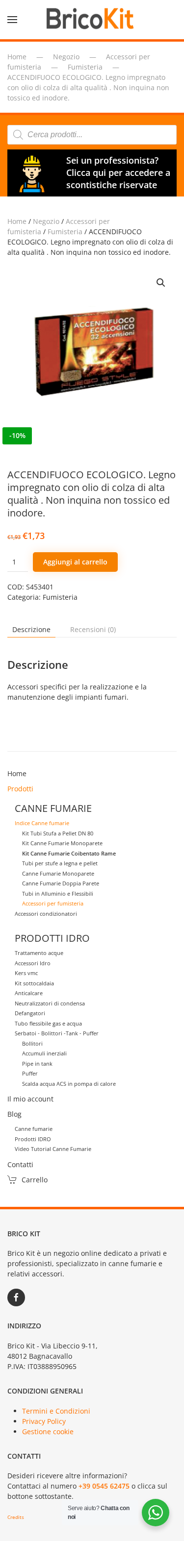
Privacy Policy (44, 1421)
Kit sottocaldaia (34, 983)
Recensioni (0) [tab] (93, 629)
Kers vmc (26, 973)
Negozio (46, 221)
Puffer (30, 1073)
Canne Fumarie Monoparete (58, 873)
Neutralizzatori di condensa (50, 1003)
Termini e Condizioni (56, 1411)
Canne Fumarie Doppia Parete (60, 883)
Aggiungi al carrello (75, 561)
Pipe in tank (37, 1063)
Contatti (20, 1164)
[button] (12, 19)
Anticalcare (29, 993)
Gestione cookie (48, 1431)
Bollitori (32, 1043)
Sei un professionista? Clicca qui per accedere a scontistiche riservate (118, 172)
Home (16, 221)
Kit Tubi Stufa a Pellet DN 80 (57, 833)
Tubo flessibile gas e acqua (48, 1023)
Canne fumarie (34, 1128)
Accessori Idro (33, 963)
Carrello (35, 1179)
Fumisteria (65, 231)
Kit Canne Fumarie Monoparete (62, 843)
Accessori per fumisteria (52, 903)
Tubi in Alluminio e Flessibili (57, 893)
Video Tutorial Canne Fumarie (53, 1148)
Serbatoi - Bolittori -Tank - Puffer (57, 1033)
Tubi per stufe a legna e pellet (60, 863)
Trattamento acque (39, 952)
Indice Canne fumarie (42, 823)
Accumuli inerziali (44, 1053)
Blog (14, 1114)
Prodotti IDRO (33, 1139)
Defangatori (30, 1013)
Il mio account (30, 1098)
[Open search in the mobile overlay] (92, 135)
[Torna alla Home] (92, 19)
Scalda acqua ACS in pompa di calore (69, 1083)
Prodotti (20, 788)
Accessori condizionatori (46, 913)
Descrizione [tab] (31, 629)
